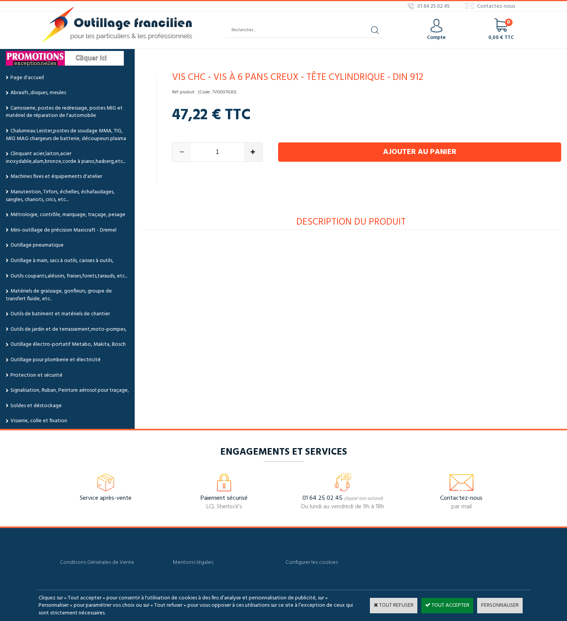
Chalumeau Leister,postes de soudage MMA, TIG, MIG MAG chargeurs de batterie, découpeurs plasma (66, 135)
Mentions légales (193, 562)
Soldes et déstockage (36, 405)
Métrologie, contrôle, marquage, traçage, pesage (67, 214)
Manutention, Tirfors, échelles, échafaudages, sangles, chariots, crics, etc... (60, 196)
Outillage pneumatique (37, 245)
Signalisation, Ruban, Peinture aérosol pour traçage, (69, 390)
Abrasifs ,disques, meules (38, 92)
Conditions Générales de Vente (97, 562)
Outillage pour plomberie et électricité (55, 359)
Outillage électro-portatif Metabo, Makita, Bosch (68, 344)
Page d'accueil (27, 77)
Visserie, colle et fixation (38, 420)
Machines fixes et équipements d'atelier (56, 176)
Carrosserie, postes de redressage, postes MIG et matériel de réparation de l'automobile (64, 112)
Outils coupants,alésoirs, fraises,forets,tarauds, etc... (68, 276)
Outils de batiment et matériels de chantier (60, 314)
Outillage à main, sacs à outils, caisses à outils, (61, 260)
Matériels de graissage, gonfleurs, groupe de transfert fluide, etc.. (59, 295)
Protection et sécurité (36, 375)
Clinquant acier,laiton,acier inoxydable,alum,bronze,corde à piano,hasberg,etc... (65, 157)
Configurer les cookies (311, 562)
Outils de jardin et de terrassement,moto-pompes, (68, 329)
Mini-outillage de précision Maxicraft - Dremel (63, 230)
